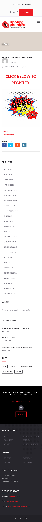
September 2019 (11, 211)
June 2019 (8, 216)
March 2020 (9, 185)
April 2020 (8, 180)
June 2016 (8, 283)
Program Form (9, 338)
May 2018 (8, 232)
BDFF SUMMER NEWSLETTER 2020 (15, 328)
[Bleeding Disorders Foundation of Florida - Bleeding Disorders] (13, 24)
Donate (26, 13)
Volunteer (8, 440)
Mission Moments (30, 444)
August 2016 (9, 278)
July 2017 (8, 257)
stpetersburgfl (27, 366)
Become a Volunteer (21, 401)
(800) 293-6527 (14, 496)
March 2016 (9, 288)
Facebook (27, 458)
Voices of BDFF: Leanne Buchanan (17, 347)
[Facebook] (10, 12)
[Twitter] (14, 12)
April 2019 (8, 221)
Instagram (27, 462)
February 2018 (10, 237)
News (6, 131)
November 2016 (10, 273)
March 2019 (9, 226)
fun (4, 366)
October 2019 (10, 206)
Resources (27, 440)
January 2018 (10, 242)
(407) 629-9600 (12, 501)
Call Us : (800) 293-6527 (22, 4)
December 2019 (10, 200)
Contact (7, 458)
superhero (7, 372)
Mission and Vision (31, 436)
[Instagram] (17, 12)
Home (6, 436)
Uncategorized (9, 134)
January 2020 (10, 195)
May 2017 (8, 262)
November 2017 (10, 247)
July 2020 (8, 169)
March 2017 (9, 268)
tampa (18, 372)
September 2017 (11, 252)
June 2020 (8, 175)
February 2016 (10, 294)
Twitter (7, 462)
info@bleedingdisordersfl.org (19, 506)
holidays (13, 366)
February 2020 (10, 190)
